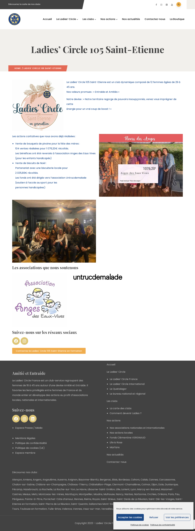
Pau (177, 494)
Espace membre (25, 453)
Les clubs (88, 19)
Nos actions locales (121, 432)
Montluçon (71, 494)
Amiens (27, 479)
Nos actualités (131, 19)
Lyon (133, 489)
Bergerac (105, 479)
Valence (67, 509)
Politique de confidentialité (162, 525)
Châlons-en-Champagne (51, 484)
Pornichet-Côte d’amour (58, 499)
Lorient (125, 489)
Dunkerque (171, 484)
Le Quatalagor (118, 389)
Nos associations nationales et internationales (137, 428)
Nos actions (108, 19)
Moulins (98, 494)
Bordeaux (124, 479)
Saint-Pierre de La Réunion (54, 504)
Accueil (47, 19)
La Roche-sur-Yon (64, 489)
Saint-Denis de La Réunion (132, 499)
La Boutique (177, 19)
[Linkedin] (33, 418)
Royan (96, 499)
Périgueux (18, 499)
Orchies (151, 494)
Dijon (154, 484)
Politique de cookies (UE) (30, 448)
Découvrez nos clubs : (25, 472)
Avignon (72, 479)
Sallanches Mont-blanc (103, 504)
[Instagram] (24, 341)
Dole (161, 484)
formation (41, 509)
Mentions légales (25, 438)
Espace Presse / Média (28, 428)
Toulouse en (27, 509)
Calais (144, 479)
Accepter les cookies (130, 517)
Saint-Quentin (79, 504)
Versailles (107, 509)
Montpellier (85, 494)
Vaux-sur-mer (91, 509)
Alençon (17, 479)
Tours (15, 509)
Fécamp (17, 489)
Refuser (153, 517)
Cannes (153, 479)
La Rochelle (45, 489)
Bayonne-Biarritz (88, 479)
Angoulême (49, 479)
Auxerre (62, 479)
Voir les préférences (177, 517)
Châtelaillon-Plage (100, 484)
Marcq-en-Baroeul (148, 489)
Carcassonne (167, 479)
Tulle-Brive (54, 509)
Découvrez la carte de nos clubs (24, 4)
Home (17, 68)
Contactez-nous (155, 19)
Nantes (128, 494)
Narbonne (140, 494)
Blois (114, 479)
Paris (171, 494)
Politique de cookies (140, 525)
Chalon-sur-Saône (23, 484)
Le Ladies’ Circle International (127, 384)
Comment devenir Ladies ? (126, 413)
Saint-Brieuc (108, 499)
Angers (37, 479)
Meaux (26, 494)
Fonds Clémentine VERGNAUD (127, 437)
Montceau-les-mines (51, 494)
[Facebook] (16, 341)
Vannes (77, 509)
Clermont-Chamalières (126, 484)
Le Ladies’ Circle (66, 19)
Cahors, (135, 479)
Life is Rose (116, 442)
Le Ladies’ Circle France (124, 379)
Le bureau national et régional (127, 394)
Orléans (162, 494)
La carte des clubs (120, 408)
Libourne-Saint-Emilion (101, 489)
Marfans (115, 447)
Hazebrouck (30, 489)
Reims (87, 499)
